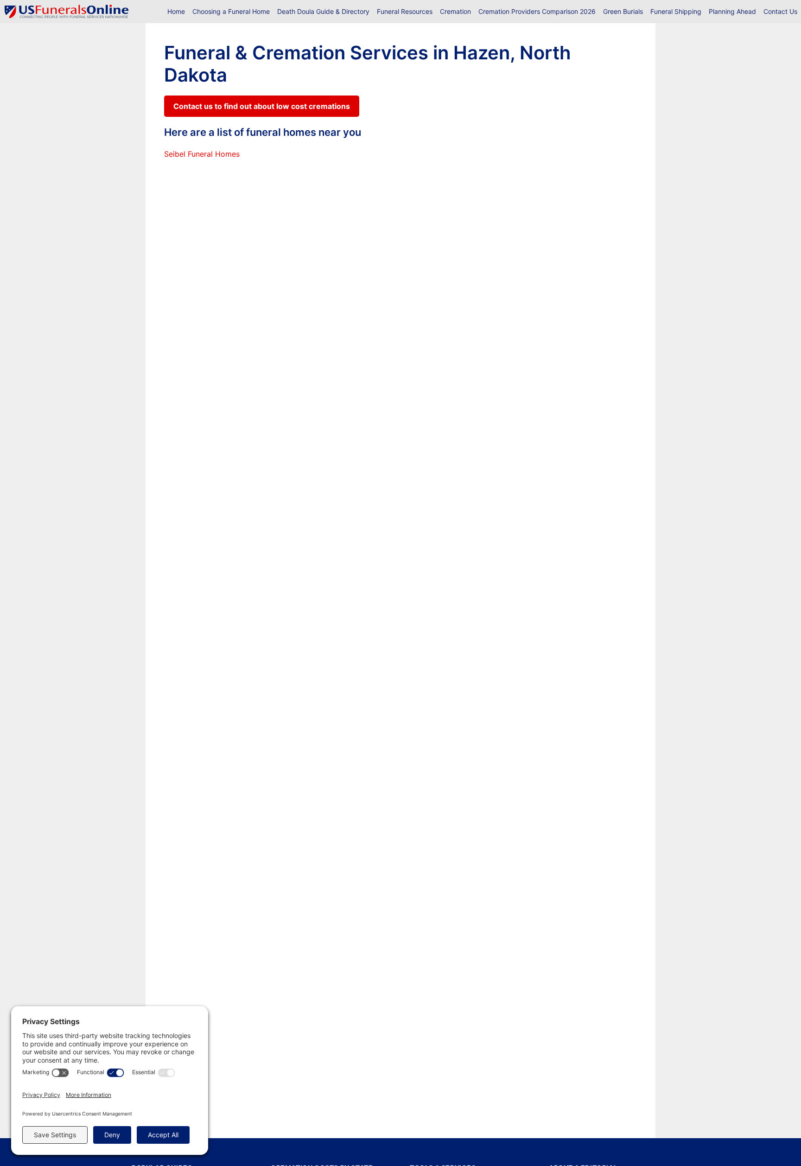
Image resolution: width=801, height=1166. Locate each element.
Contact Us (780, 11)
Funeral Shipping (675, 11)
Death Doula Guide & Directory (323, 11)
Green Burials (623, 11)
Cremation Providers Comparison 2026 (537, 11)
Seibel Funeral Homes (202, 154)
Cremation (455, 11)
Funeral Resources (404, 11)
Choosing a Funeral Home (231, 11)
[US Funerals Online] (67, 11)
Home (176, 11)
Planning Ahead (732, 11)
